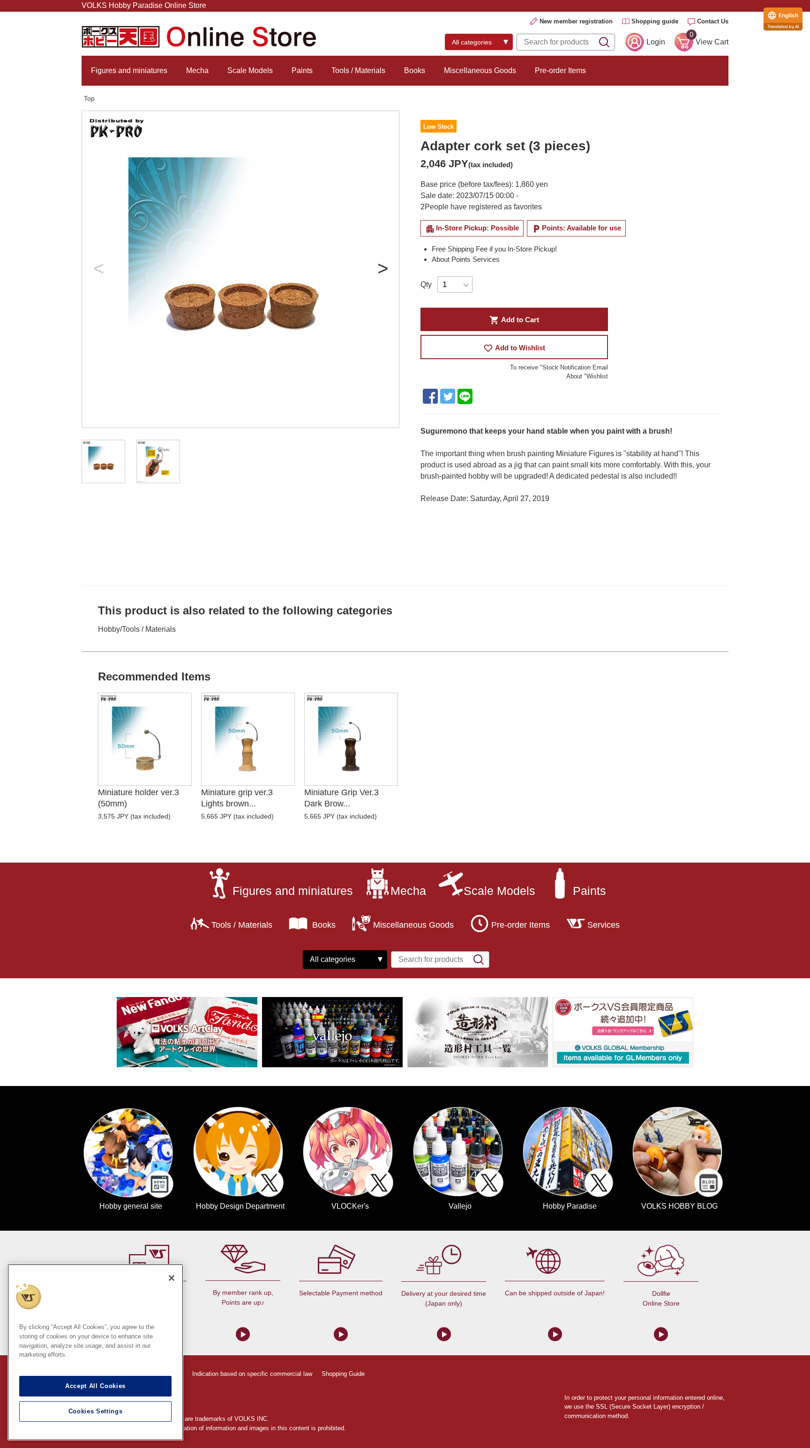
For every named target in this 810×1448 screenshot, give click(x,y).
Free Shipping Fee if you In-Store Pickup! (494, 249)
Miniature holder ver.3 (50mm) (138, 798)
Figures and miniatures (129, 70)
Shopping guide (654, 21)
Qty (426, 284)
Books (414, 70)
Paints (302, 70)
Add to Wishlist (514, 348)
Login (655, 42)
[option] (240, 269)
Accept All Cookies (95, 1385)
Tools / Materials (358, 70)
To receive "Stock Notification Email (559, 367)
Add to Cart (514, 320)
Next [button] (382, 269)
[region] (95, 1352)
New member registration (576, 21)
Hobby (109, 629)
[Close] (171, 1278)
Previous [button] (98, 269)
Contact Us (712, 21)
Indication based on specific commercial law (252, 1373)
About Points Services (466, 259)
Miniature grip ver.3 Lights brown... (237, 798)
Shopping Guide (343, 1373)
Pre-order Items (560, 70)
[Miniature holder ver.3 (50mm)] (144, 739)
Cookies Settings (95, 1411)
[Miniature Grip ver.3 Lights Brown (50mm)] (248, 739)
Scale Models (250, 70)
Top (89, 98)
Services (603, 925)
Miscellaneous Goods (480, 70)
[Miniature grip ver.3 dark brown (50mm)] (351, 739)
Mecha (197, 70)
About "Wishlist (587, 376)
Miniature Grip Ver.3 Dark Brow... (341, 798)
